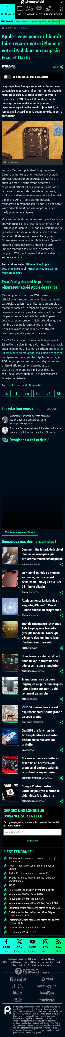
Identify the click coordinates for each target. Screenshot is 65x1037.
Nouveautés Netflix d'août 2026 (25, 894)
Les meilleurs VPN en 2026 (22, 932)
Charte (58, 962)
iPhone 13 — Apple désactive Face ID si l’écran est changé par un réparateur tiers (30, 268)
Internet (26, 564)
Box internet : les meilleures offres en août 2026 (34, 908)
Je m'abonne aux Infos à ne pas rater (30, 77)
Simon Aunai (8, 66)
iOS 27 (12, 885)
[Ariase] (47, 999)
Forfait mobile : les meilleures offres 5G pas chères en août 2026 (31, 914)
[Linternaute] (47, 986)
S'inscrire (32, 840)
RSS (59, 949)
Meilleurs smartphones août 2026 (26, 927)
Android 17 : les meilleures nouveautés (28, 873)
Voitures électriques (31, 778)
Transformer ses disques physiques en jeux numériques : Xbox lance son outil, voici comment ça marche (42, 686)
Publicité (8, 962)
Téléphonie (7, 14)
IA (23, 750)
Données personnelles (42, 962)
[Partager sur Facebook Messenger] (37, 393)
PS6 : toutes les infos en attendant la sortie (31, 890)
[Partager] (61, 67)
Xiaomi (25, 592)
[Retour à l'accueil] (32, 2)
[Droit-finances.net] (17, 993)
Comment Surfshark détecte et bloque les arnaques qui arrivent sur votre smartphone (42, 554)
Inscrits (46, 949)
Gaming (29, 14)
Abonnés (32, 949)
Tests (24, 648)
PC (19, 14)
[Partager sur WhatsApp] (48, 393)
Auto (39, 14)
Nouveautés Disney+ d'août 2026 (26, 899)
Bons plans (27, 722)
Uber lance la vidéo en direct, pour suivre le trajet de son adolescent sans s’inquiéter (41, 660)
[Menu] (3, 2)
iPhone (55, 21)
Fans (6, 949)
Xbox (24, 699)
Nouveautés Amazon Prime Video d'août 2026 (33, 903)
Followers (19, 949)
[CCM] (47, 979)
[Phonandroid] (7, 1010)
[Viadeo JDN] (17, 1000)
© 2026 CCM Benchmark (39, 965)
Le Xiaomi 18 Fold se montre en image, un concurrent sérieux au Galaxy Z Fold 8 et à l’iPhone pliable (41, 579)
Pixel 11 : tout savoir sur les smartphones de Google (31, 867)
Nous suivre (58, 393)
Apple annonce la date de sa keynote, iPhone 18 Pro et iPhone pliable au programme (41, 605)
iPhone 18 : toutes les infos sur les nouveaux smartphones (31, 879)
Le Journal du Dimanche (26, 385)
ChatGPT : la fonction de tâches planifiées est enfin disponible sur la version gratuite (40, 737)
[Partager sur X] (6, 393)
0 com (55, 67)
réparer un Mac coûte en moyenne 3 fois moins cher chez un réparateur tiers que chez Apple (32, 352)
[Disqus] (32, 487)
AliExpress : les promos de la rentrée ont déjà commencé (32, 859)
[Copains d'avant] (47, 993)
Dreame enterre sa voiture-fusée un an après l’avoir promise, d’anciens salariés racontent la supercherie (40, 765)
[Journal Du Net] (17, 986)
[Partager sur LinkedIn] (27, 393)
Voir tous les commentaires (20, 532)
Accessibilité (20, 965)
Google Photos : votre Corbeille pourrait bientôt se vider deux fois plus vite (41, 790)
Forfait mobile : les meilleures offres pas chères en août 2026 (33, 921)
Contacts (53, 959)
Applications (44, 21)
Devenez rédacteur (38, 959)
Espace (48, 14)
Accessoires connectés (26, 21)
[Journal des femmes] (17, 979)
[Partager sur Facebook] (16, 393)
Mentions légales (22, 962)
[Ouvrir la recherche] (61, 2)
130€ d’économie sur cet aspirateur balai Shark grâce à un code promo (42, 712)
